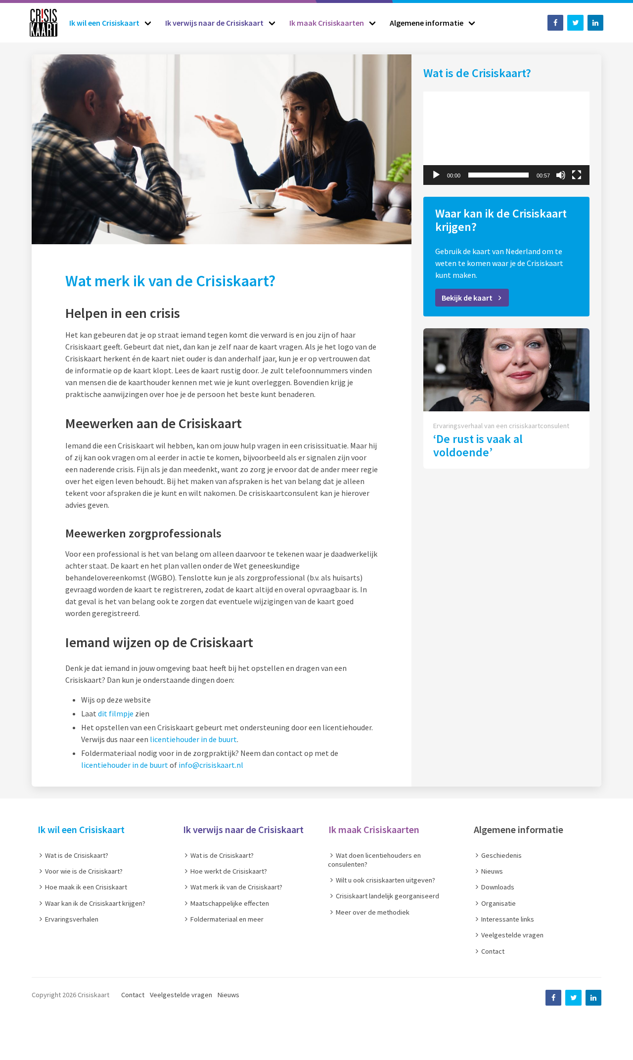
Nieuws (228, 994)
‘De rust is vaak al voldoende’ (478, 445)
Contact (132, 994)
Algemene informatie (518, 829)
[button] (506, 138)
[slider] (498, 175)
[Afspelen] (436, 175)
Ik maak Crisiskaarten (373, 829)
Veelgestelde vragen (181, 994)
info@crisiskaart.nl (211, 765)
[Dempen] (561, 175)
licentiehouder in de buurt (193, 739)
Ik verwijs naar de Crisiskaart (243, 829)
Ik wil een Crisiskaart (81, 829)
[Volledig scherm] (577, 175)
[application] (506, 138)
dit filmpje (116, 713)
